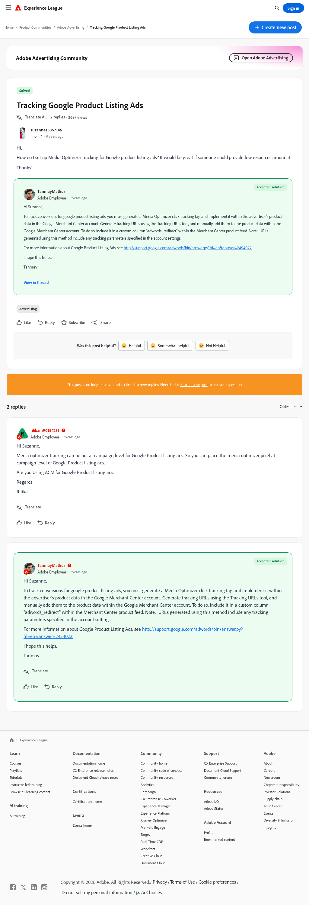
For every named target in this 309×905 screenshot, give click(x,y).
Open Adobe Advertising (265, 58)
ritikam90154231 (44, 430)
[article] (153, 477)
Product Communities (35, 27)
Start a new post (194, 384)
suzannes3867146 (46, 129)
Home (9, 27)
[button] (275, 27)
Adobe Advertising (70, 27)
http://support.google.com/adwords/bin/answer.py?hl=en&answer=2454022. (188, 247)
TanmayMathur (51, 191)
